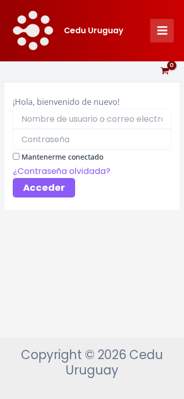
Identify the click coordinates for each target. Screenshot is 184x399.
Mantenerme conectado (62, 157)
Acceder (44, 187)
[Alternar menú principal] (162, 30)
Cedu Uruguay (93, 30)
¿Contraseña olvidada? (61, 171)
